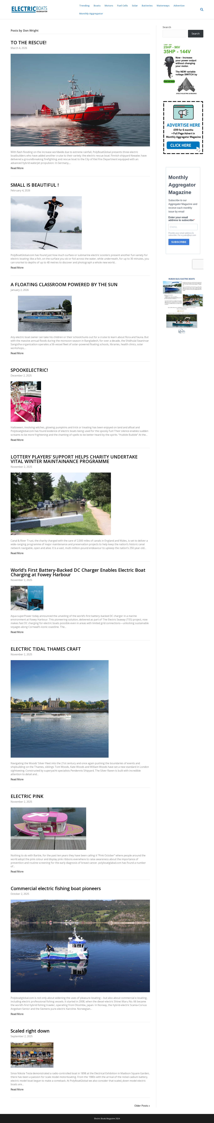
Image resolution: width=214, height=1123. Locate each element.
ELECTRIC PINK (27, 796)
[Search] (200, 9)
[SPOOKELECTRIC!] (26, 401)
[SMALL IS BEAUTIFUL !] (46, 222)
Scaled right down (30, 1031)
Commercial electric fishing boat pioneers (56, 888)
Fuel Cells (122, 5)
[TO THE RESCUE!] (80, 100)
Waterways (163, 5)
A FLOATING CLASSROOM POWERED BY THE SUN (65, 284)
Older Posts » (142, 1105)
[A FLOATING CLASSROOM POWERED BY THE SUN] (45, 313)
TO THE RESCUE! (28, 42)
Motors (109, 5)
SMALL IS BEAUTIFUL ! (35, 185)
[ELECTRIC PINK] (48, 828)
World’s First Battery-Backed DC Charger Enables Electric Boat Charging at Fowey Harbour (78, 572)
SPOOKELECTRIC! (29, 370)
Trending (84, 5)
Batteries (147, 5)
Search (167, 27)
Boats (97, 5)
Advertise (179, 5)
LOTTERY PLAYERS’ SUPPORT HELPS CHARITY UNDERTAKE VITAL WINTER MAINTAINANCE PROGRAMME (74, 459)
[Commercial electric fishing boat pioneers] (80, 945)
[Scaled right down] (32, 1054)
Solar (135, 5)
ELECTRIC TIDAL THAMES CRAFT (46, 649)
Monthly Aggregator (91, 13)
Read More (17, 168)
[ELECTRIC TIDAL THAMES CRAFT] (60, 708)
